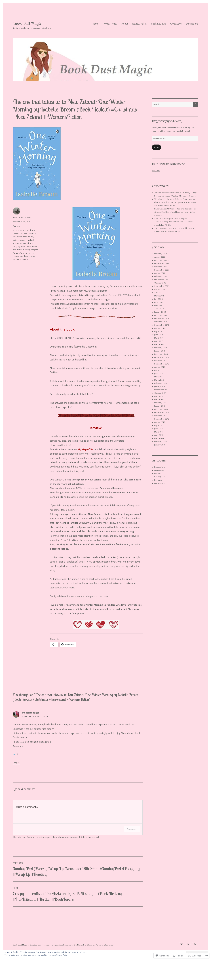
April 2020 (159, 309)
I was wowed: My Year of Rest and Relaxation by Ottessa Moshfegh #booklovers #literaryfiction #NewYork (175, 212)
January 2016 (159, 445)
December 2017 (161, 390)
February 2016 (160, 442)
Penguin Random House (23, 253)
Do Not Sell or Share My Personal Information (94, 945)
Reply (16, 762)
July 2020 (158, 299)
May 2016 (158, 432)
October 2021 (160, 283)
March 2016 (159, 438)
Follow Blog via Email (166, 121)
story (32, 256)
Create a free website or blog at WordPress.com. (51, 945)
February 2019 (160, 348)
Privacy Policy (110, 23)
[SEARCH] (195, 104)
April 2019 (158, 341)
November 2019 (161, 318)
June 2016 (158, 429)
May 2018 (158, 377)
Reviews (16, 226)
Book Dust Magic (27, 23)
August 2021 (159, 289)
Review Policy (139, 23)
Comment (132, 829)
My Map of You (86, 449)
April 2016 (158, 435)
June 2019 (158, 335)
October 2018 (160, 361)
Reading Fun (159, 477)
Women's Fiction (20, 259)
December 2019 (161, 315)
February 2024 (160, 254)
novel (34, 246)
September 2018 (161, 364)
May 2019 (158, 338)
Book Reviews (158, 23)
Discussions (192, 23)
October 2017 (160, 393)
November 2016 (161, 412)
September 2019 (161, 325)
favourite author (20, 237)
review (16, 256)
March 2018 (159, 380)
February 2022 (160, 276)
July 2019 (158, 331)
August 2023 (159, 257)
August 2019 (159, 328)
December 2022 (161, 260)
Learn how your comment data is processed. (76, 837)
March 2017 (159, 399)
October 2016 (160, 416)
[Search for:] (172, 104)
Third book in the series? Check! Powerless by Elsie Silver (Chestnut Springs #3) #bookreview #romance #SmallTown (175, 202)
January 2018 (159, 386)
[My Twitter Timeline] (181, 944)
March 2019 (159, 344)
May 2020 (158, 305)
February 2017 (160, 403)
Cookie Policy (62, 955)
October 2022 (160, 267)
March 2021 (159, 296)
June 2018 (158, 373)
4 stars (21, 230)
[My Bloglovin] (188, 944)
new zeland (26, 246)
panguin (34, 250)
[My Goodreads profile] (194, 944)
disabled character (28, 233)
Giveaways (176, 23)
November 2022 (161, 263)
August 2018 (159, 367)
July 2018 (158, 370)
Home (95, 23)
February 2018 (160, 383)
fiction (30, 237)
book (27, 230)
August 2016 (159, 422)
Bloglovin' (156, 170)
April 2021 (158, 293)
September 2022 (161, 270)
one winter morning (21, 250)
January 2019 (159, 351)
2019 (15, 230)
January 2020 (160, 312)
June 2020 (158, 302)
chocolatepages (30, 712)
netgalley (16, 246)
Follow (156, 147)
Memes (157, 473)
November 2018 (161, 357)
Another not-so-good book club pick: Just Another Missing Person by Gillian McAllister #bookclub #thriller (173, 221)
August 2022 (159, 273)
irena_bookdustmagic (22, 217)
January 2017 (159, 406)
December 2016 (161, 409)
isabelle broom (19, 240)
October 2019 (160, 322)
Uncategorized (160, 483)
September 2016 (161, 419)
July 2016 (158, 425)
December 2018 (161, 354)
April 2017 (158, 396)
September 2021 (161, 286)
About (125, 23)
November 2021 (161, 280)
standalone (25, 256)
